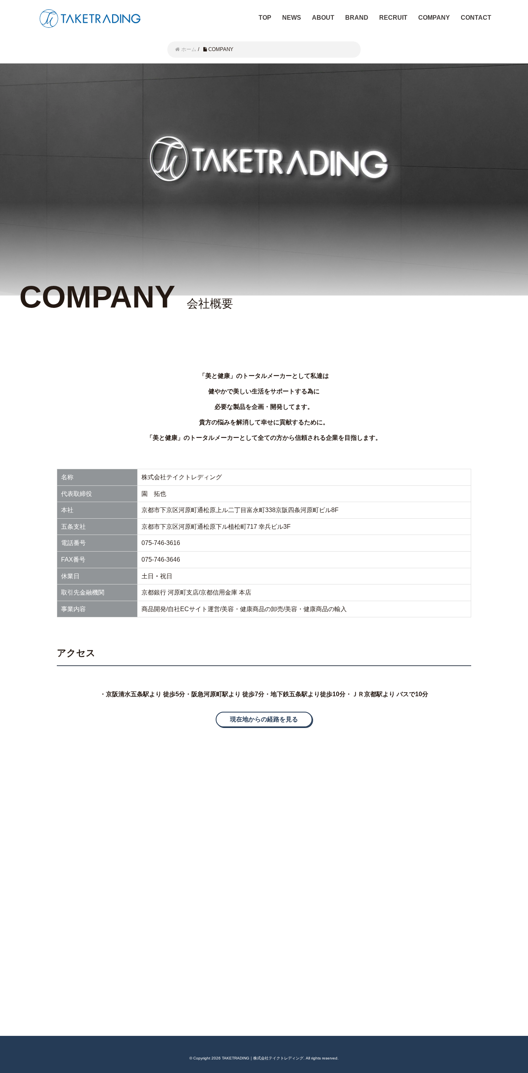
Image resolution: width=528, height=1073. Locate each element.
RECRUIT (393, 17)
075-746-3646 (160, 559)
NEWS (291, 17)
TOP (265, 17)
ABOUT (323, 17)
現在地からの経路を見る (264, 719)
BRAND (356, 17)
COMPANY (434, 17)
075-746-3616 (160, 543)
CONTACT (476, 17)
